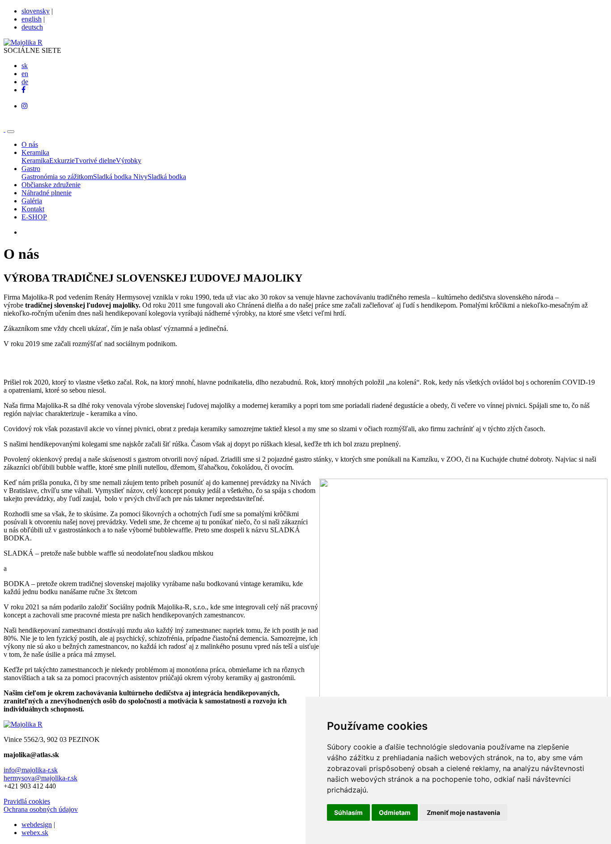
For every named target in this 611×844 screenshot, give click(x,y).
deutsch (32, 27)
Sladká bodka (167, 176)
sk (24, 65)
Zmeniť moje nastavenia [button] (463, 812)
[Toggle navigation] (10, 131)
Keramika (35, 160)
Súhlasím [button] (348, 812)
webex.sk (34, 832)
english (31, 19)
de (24, 82)
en (24, 73)
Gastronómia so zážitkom (57, 176)
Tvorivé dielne (95, 160)
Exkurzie (62, 160)
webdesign (36, 824)
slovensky (35, 11)
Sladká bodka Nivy (120, 176)
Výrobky (128, 160)
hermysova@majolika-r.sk (40, 778)
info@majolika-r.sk (31, 770)
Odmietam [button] (395, 812)
